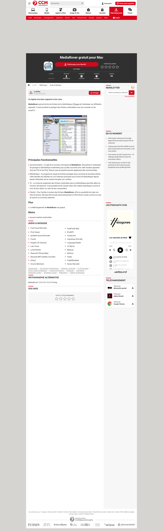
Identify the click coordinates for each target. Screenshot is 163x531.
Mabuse (70, 250)
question (126, 3)
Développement (49, 18)
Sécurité (91, 18)
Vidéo (106, 18)
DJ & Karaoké (83, 268)
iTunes (76, 104)
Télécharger (43, 85)
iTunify (33, 239)
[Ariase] (109, 524)
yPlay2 (33, 260)
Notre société (52, 512)
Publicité (59, 512)
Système (99, 18)
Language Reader (74, 243)
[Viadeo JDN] (97, 524)
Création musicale (68, 268)
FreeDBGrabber (73, 260)
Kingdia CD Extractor (38, 243)
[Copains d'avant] (85, 524)
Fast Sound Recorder (38, 228)
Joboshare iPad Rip (74, 239)
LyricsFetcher (35, 250)
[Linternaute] (60, 525)
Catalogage (32, 268)
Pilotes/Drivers (82, 18)
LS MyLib (71, 246)
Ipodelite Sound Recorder (40, 236)
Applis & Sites (60, 13)
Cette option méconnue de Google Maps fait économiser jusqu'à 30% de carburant (120, 140)
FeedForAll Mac (73, 229)
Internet (67, 18)
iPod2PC (70, 232)
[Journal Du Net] (46, 524)
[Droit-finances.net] (73, 524)
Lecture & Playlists (56, 271)
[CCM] (40, 3)
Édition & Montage (77, 273)
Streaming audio (34, 273)
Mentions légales (129, 512)
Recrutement (73, 512)
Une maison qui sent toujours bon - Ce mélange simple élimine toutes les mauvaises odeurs (121, 157)
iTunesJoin (71, 236)
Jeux (73, 18)
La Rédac (37, 91)
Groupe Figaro (73, 514)
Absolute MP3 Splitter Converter (42, 257)
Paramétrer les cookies (100, 512)
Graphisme (59, 18)
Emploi (117, 18)
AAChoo (70, 253)
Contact (66, 512)
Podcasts (70, 271)
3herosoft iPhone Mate (39, 253)
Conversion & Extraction (49, 268)
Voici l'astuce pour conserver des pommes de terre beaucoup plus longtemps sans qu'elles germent (119, 165)
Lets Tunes (34, 246)
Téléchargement (116, 13)
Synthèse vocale (50, 273)
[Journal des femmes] (33, 524)
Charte (117, 512)
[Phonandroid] (126, 524)
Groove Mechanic (37, 264)
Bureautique (38, 18)
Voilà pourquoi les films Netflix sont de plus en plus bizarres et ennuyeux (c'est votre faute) (121, 149)
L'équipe (44, 512)
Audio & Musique (55, 85)
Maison (88, 13)
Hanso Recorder (73, 264)
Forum (130, 13)
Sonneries (80, 271)
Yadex (69, 257)
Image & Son (74, 13)
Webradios (63, 273)
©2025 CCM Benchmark (86, 514)
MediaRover (66, 78)
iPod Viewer (35, 232)
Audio (30, 18)
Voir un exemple (129, 96)
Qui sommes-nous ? (35, 512)
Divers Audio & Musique (37, 271)
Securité (102, 13)
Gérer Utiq (111, 512)
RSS (122, 512)
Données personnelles (85, 512)
